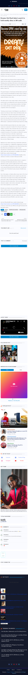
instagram (8, 460)
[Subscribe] (25, 10)
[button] (22, 9)
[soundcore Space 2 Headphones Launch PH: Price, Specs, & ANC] (4, 431)
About (13, 669)
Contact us (19, 669)
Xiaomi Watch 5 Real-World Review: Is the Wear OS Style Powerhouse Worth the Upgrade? (16, 439)
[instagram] (16, 6)
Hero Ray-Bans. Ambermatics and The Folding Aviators (13, 631)
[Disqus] (14, 265)
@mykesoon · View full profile (14, 400)
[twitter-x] (11, 6)
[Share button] (14, 214)
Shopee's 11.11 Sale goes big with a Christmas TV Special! (15, 446)
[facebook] (9, 6)
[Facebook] (5, 214)
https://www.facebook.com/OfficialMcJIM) (10, 154)
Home (2, 14)
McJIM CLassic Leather (13, 209)
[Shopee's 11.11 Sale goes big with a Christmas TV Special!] (4, 445)
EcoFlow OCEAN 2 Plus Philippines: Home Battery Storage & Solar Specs (12, 646)
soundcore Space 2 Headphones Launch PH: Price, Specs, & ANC (17, 432)
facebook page (21, 457)
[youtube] (14, 6)
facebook (8, 457)
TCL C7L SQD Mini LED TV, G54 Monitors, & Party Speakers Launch (14, 594)
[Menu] (2, 9)
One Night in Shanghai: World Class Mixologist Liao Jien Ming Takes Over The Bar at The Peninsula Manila (14, 650)
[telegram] (19, 6)
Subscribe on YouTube (14, 336)
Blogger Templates (10, 672)
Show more (23, 228)
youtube (22, 460)
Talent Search (6, 14)
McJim (6, 209)
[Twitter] (8, 214)
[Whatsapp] (11, 214)
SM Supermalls (22, 209)
